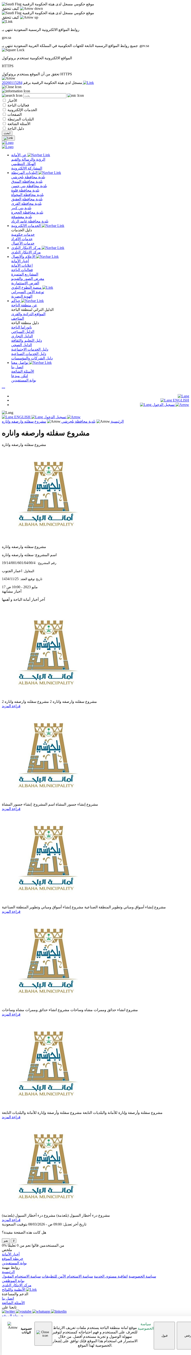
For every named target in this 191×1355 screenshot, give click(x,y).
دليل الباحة (15, 128)
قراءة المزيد (11, 706)
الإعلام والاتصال (23, 257)
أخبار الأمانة (11, 1254)
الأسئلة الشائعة (18, 124)
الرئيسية (117, 421)
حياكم (16, 301)
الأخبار (12, 101)
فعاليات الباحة (18, 105)
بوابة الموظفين (13, 1281)
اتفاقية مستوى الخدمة (111, 1276)
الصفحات (14, 114)
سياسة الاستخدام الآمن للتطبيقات (67, 1276)
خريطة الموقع (12, 1259)
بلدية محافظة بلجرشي (78, 421)
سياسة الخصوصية (146, 1326)
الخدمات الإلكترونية (22, 110)
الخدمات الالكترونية (26, 226)
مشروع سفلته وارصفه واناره (24, 421)
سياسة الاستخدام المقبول (21, 1276)
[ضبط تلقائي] (3, 388)
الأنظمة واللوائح (14, 1290)
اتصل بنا (8, 1298)
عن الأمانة (19, 155)
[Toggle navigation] (8, 138)
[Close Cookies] (43, 1334)
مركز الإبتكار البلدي (26, 248)
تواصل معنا (20, 363)
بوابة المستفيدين (14, 1263)
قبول (164, 1335)
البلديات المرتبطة (20, 119)
